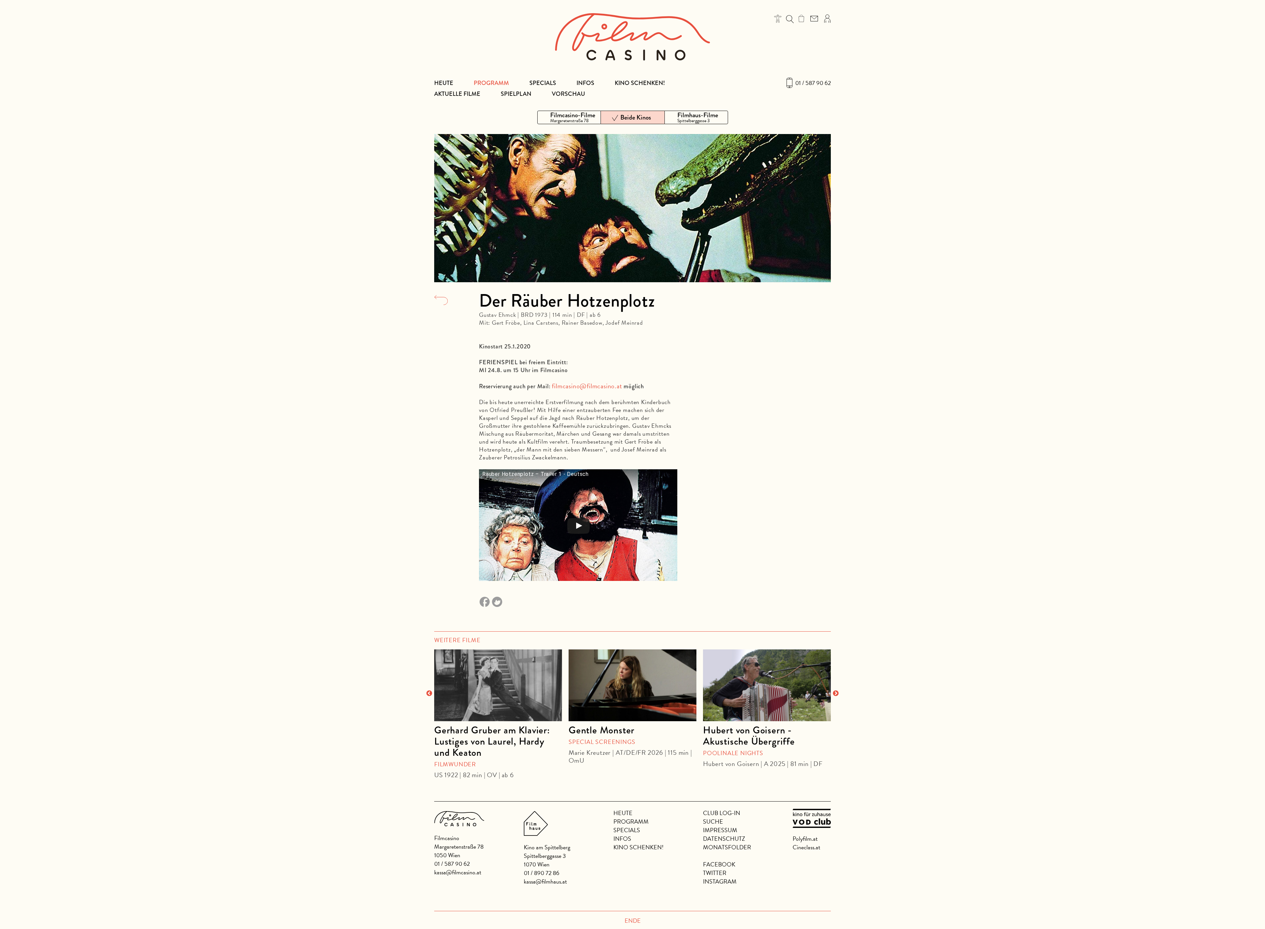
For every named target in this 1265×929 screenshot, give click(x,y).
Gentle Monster (601, 730)
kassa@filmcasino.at (457, 872)
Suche (713, 821)
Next (835, 693)
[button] (778, 18)
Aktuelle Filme (457, 93)
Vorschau (568, 93)
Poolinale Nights (733, 753)
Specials (542, 83)
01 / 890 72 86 (541, 872)
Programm (491, 83)
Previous (429, 693)
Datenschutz (724, 838)
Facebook (719, 864)
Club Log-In (721, 812)
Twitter (714, 872)
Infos (585, 83)
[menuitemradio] (569, 117)
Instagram (720, 881)
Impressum (720, 830)
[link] (801, 18)
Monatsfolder (727, 847)
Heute (443, 83)
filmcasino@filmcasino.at (587, 386)
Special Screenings (602, 741)
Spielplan (516, 93)
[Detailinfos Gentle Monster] (632, 685)
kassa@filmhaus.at (545, 881)
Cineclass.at (806, 847)
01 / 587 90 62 (813, 83)
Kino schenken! (640, 83)
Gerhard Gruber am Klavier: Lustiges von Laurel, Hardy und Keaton (492, 741)
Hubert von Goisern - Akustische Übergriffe (749, 736)
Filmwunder (455, 764)
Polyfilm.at (805, 838)
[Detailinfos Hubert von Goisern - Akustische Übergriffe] (767, 685)
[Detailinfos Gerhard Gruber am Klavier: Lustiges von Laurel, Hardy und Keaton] (498, 685)
